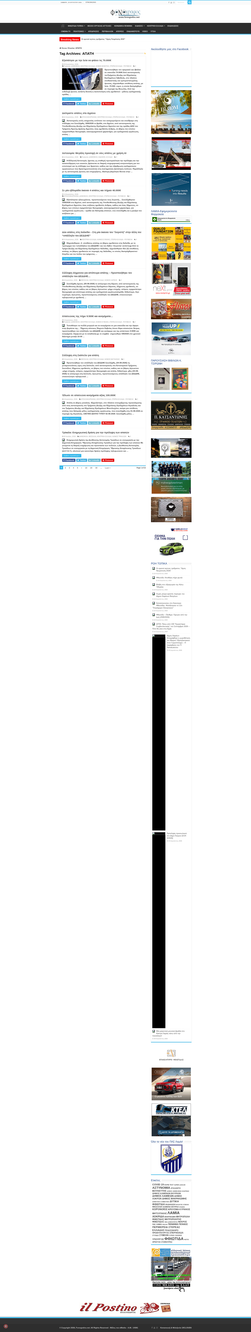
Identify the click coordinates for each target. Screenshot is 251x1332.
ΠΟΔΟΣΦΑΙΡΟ (171, 1230)
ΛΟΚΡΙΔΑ (158, 1216)
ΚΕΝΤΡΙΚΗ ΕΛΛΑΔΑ (155, 26)
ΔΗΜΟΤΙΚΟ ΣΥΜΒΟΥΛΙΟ (160, 1201)
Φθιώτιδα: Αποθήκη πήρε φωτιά (169, 578)
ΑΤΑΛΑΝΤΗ (176, 1188)
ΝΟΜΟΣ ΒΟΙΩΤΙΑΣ (102, 66)
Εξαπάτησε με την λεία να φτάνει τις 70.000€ (98, 39)
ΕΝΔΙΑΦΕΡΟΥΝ (133, 31)
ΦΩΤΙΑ (186, 1239)
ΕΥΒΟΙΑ (186, 1204)
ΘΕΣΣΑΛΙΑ (85, 280)
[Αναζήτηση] (190, 2)
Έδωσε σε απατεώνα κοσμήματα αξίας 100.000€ (89, 395)
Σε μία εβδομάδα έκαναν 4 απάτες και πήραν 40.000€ (91, 190)
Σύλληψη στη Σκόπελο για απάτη (80, 355)
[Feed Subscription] (145, 53)
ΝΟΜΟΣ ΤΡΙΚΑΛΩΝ (119, 436)
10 (86, 468)
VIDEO (145, 31)
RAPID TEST (169, 1185)
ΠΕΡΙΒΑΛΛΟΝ (107, 31)
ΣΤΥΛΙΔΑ (155, 1235)
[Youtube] (171, 2)
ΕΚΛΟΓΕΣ (179, 1204)
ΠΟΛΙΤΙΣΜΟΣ (78, 31)
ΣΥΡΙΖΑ (172, 1235)
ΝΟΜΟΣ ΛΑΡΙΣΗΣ (111, 280)
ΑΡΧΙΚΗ (62, 25)
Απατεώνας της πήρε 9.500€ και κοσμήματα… (87, 316)
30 (96, 468)
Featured (67, 66)
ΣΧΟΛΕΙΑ (178, 1235)
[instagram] (174, 2)
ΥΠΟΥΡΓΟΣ (158, 1239)
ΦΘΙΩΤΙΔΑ (174, 1238)
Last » (107, 468)
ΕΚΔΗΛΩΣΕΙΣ (172, 26)
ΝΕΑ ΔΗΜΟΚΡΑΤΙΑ (171, 1222)
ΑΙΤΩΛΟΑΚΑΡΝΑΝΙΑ (89, 117)
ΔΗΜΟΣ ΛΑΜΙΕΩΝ (163, 1196)
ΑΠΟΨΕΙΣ (120, 31)
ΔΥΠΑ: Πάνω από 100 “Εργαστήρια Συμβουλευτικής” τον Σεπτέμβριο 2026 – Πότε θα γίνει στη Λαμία (171, 626)
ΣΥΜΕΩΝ (164, 1235)
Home (64, 48)
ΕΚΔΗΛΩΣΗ (170, 1204)
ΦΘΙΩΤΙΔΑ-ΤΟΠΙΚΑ (75, 26)
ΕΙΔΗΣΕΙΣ (139, 26)
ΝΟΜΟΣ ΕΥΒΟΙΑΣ (103, 239)
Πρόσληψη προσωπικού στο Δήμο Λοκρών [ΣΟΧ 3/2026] (177, 835)
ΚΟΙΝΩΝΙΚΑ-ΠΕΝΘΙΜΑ (123, 26)
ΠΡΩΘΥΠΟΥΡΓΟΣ (160, 1233)
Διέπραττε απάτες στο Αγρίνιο (79, 113)
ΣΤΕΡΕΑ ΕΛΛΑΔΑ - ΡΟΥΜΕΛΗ (120, 66)
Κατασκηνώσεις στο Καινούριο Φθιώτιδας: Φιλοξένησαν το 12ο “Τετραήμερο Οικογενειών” (167, 605)
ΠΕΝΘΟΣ (183, 1224)
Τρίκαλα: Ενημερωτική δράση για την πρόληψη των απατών (95, 432)
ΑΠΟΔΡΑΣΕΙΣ (93, 31)
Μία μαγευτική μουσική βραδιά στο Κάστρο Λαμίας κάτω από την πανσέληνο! (168, 1033)
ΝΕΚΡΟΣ (182, 1222)
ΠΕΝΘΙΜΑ (173, 1224)
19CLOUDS (187, 1328)
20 (91, 468)
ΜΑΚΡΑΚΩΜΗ (170, 1217)
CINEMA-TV (65, 31)
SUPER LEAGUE (179, 1185)
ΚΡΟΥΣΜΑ (173, 1209)
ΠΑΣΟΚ (164, 1224)
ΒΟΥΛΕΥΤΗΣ (159, 1191)
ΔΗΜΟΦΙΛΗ (75, 66)
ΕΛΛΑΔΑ (109, 157)
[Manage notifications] (6, 1326)
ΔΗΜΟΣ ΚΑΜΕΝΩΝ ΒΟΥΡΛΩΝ (166, 1193)
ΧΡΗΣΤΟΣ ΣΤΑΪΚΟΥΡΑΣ (162, 1242)
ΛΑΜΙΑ (173, 1213)
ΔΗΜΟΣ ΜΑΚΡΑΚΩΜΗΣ (174, 1198)
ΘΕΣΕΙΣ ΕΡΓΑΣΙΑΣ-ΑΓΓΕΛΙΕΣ (99, 26)
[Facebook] (169, 2)
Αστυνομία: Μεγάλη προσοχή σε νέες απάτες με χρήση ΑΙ (94, 153)
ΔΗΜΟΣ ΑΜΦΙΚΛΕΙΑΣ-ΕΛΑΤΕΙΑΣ (178, 1191)
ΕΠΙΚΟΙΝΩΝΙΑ (91, 2)
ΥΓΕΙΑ (153, 31)
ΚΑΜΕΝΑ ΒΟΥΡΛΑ (171, 1207)
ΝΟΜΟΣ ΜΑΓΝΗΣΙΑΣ (112, 359)
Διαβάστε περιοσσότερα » (72, 99)
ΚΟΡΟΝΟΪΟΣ (159, 1209)
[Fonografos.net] (125, 13)
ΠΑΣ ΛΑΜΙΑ (157, 1224)
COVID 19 (158, 1184)
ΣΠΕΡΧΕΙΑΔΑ (176, 1233)
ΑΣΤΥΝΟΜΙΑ (161, 1187)
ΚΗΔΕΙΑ (182, 1207)
